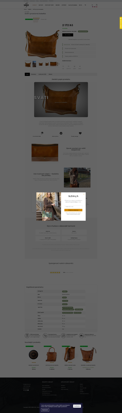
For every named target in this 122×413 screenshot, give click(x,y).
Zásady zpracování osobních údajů (73, 214)
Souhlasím (77, 406)
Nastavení (45, 410)
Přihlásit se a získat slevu (73, 210)
